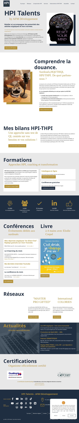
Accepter (72, 415)
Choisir (63, 415)
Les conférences (8, 281)
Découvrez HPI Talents (10, 48)
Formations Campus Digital (11, 186)
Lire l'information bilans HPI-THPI (17, 145)
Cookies (45, 413)
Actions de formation (39, 383)
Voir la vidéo (30, 246)
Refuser (55, 415)
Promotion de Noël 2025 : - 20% (58, 334)
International (57, 317)
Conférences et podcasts (48, 188)
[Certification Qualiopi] (15, 375)
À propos (29, 413)
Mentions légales (37, 413)
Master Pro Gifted (33, 317)
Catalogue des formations (49, 176)
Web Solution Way (72, 419)
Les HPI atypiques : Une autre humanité (58, 327)
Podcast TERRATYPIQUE (58, 340)
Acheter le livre (45, 275)
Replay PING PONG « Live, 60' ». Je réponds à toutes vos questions (58, 347)
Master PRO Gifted (8, 259)
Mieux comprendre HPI (45, 109)
